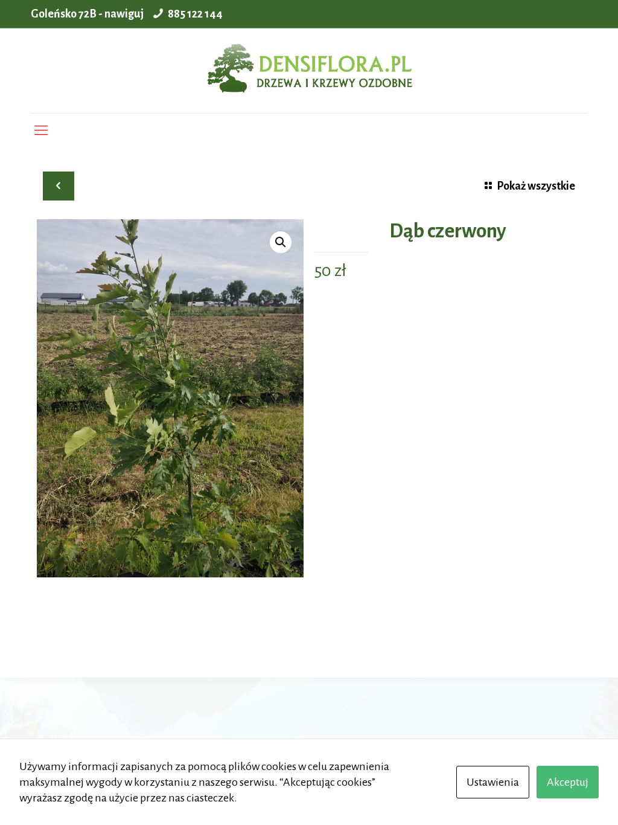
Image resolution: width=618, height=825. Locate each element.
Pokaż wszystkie (536, 186)
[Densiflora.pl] (309, 70)
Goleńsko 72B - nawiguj (87, 14)
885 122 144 (195, 14)
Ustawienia (493, 782)
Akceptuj (567, 782)
